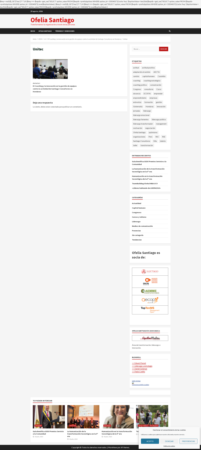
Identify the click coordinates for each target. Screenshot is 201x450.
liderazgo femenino (141, 119)
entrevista (137, 102)
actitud (136, 67)
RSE (163, 137)
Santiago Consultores (141, 141)
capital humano (148, 76)
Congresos (136, 212)
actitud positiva (148, 67)
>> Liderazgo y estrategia (142, 366)
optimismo (153, 132)
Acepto (150, 441)
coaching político (140, 85)
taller (135, 145)
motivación (137, 128)
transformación (147, 145)
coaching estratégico (152, 80)
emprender (158, 93)
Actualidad (136, 203)
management (161, 124)
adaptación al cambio (141, 72)
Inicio (32, 31)
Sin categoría (137, 235)
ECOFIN (147, 93)
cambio (136, 76)
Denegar (169, 441)
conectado (54, 107)
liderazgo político (159, 119)
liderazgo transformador (143, 124)
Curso (158, 89)
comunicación (155, 85)
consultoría (148, 89)
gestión (159, 102)
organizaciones (139, 137)
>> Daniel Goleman (139, 369)
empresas (153, 98)
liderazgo (147, 111)
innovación (161, 106)
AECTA (157, 72)
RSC (157, 137)
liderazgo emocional (141, 115)
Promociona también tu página (140, 384)
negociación (150, 128)
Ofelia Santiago (52, 20)
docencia (136, 93)
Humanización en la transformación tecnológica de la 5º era (118, 416)
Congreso (137, 89)
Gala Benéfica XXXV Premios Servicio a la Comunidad (49, 416)
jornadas (136, 111)
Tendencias (137, 240)
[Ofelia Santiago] (133, 382)
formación (148, 102)
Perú (150, 137)
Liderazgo (136, 221)
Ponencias (136, 230)
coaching (136, 80)
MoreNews (112, 447)
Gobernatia (137, 106)
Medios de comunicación (142, 226)
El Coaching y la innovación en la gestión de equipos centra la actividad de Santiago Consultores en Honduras (55, 87)
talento (163, 141)
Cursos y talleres (139, 217)
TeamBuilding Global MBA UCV (145, 183)
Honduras (150, 106)
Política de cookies (169, 446)
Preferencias (188, 441)
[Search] (170, 31)
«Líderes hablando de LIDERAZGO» (146, 188)
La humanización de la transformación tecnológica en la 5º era (83, 416)
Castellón (161, 76)
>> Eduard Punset (139, 363)
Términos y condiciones (64, 31)
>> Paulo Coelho (138, 371)
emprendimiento (139, 98)
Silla (155, 141)
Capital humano (139, 208)
